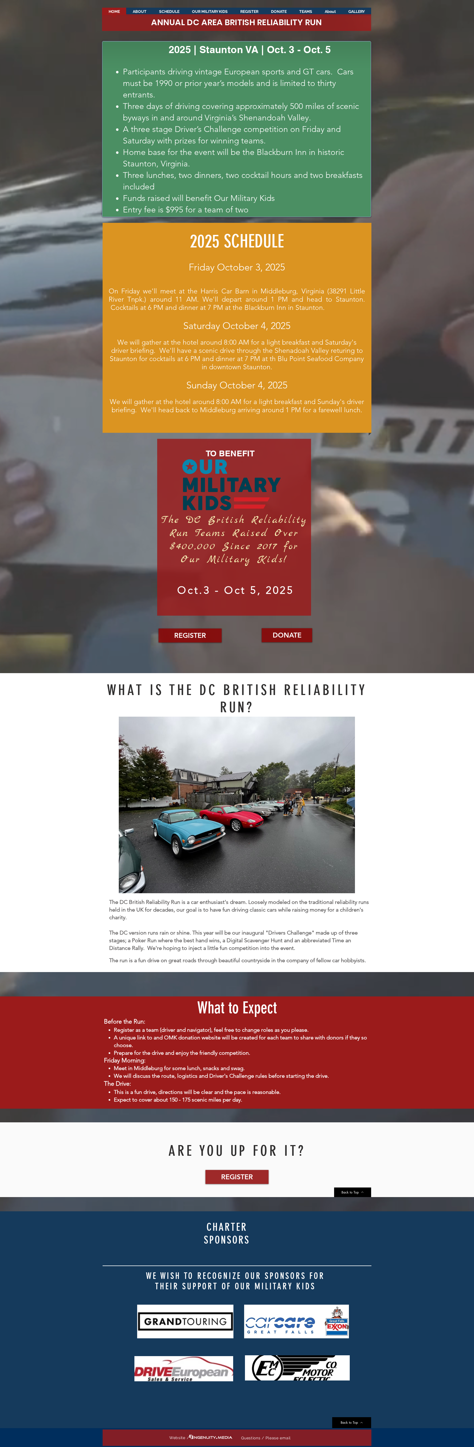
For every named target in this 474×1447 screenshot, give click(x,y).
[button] (356, 13)
